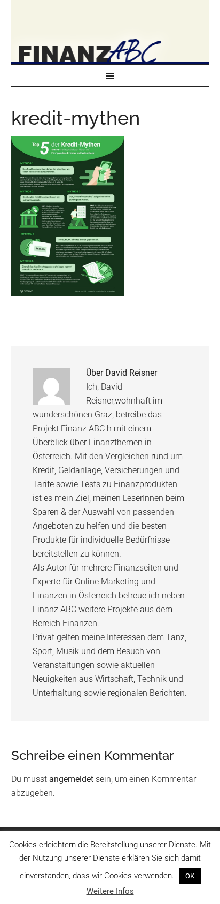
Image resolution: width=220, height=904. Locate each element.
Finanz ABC (110, 32)
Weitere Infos (110, 891)
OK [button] (189, 876)
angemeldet (71, 779)
